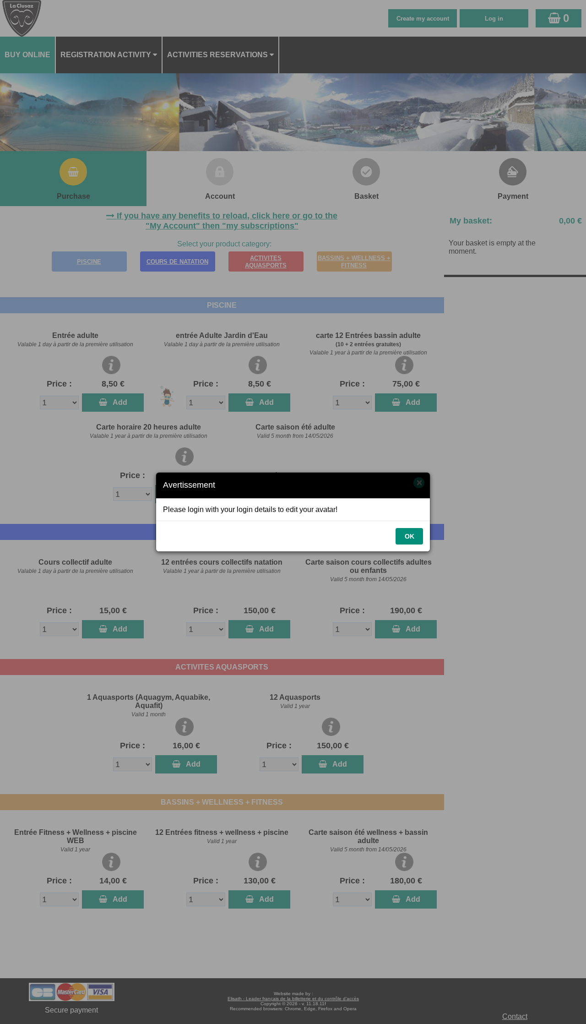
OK (409, 536)
